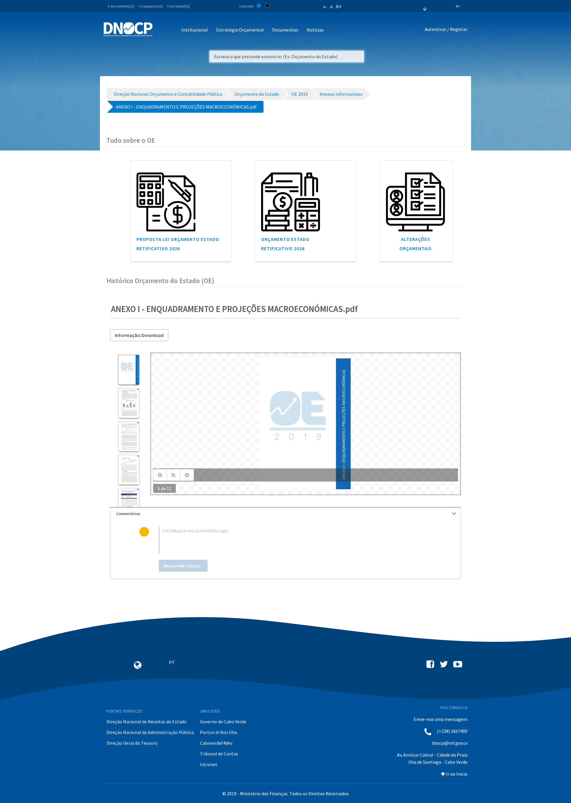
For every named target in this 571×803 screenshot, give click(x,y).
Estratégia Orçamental (240, 30)
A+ (339, 6)
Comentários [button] (128, 513)
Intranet (208, 764)
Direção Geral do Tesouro (132, 743)
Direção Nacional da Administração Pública (150, 732)
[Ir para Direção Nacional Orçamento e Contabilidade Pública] (128, 29)
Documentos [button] (285, 30)
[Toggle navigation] (160, 30)
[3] (129, 436)
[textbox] (295, 540)
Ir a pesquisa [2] (151, 6)
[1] (129, 370)
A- (325, 7)
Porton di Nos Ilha (218, 732)
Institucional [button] (194, 30)
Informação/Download (139, 335)
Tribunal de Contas (219, 754)
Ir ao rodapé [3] (178, 6)
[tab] (285, 514)
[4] (129, 470)
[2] (129, 403)
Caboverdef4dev (216, 743)
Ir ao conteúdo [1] (121, 6)
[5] (129, 503)
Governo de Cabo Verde (223, 721)
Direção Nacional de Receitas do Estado (146, 721)
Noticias (315, 30)
